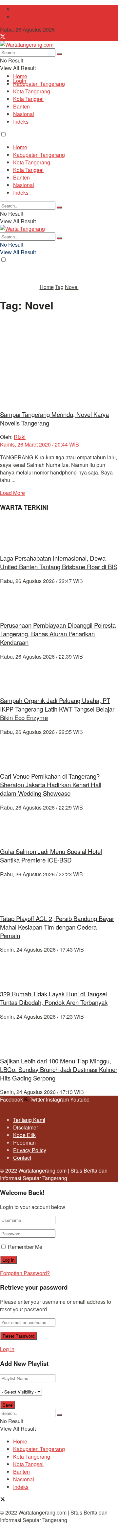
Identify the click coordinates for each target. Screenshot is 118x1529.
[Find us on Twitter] (2, 37)
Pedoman (24, 1142)
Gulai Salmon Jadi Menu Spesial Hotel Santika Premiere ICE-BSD (51, 855)
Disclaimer (25, 1127)
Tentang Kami (29, 9)
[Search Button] (59, 54)
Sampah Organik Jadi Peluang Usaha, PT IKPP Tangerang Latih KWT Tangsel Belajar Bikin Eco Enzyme (57, 709)
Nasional (23, 114)
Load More (12, 493)
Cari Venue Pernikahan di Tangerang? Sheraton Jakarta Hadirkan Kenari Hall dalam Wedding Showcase (50, 784)
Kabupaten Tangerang (39, 83)
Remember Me (25, 1246)
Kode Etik (24, 1135)
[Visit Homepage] (26, 44)
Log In (7, 1349)
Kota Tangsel (28, 99)
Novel (72, 287)
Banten (21, 106)
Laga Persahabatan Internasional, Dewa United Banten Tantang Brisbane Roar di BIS (58, 562)
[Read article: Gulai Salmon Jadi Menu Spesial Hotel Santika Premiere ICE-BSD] (59, 826)
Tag (59, 287)
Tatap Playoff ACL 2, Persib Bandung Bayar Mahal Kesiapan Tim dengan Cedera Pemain (57, 927)
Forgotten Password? (25, 1273)
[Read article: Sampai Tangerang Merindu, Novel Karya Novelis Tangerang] (59, 362)
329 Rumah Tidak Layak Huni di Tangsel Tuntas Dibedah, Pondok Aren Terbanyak (54, 998)
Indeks (21, 121)
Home (20, 76)
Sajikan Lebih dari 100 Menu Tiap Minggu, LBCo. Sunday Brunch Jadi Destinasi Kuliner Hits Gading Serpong (58, 1069)
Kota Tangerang (31, 91)
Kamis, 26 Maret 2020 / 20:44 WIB (39, 444)
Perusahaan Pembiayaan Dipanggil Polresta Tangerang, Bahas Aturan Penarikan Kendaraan (58, 633)
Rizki (20, 437)
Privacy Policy (29, 1150)
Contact (22, 16)
